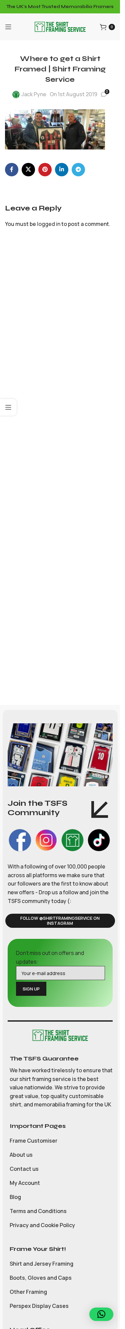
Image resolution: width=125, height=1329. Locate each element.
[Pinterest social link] (45, 169)
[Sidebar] (8, 407)
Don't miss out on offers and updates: (50, 957)
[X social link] (28, 169)
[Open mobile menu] (8, 27)
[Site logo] (60, 26)
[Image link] (60, 1034)
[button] (101, 1314)
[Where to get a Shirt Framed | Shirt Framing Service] (55, 128)
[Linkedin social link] (61, 169)
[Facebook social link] (11, 169)
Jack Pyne (33, 94)
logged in (48, 224)
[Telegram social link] (78, 169)
